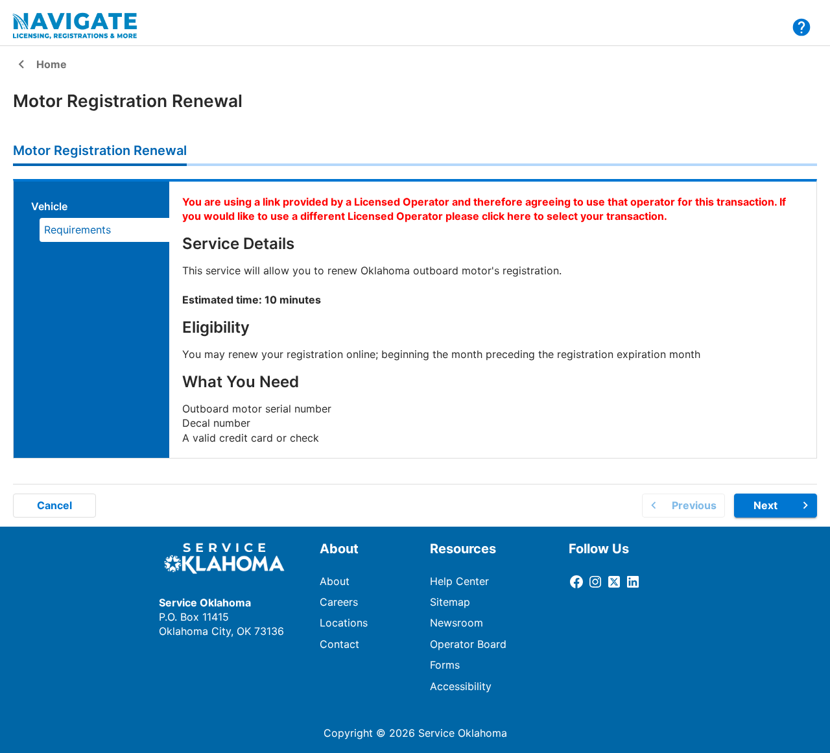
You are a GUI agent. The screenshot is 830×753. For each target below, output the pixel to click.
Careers (339, 601)
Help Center (459, 581)
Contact (339, 644)
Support (801, 27)
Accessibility (461, 686)
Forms (445, 664)
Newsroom (456, 622)
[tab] (100, 150)
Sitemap (450, 601)
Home (40, 65)
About (335, 581)
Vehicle (49, 206)
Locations (344, 622)
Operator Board (468, 644)
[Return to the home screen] (83, 26)
